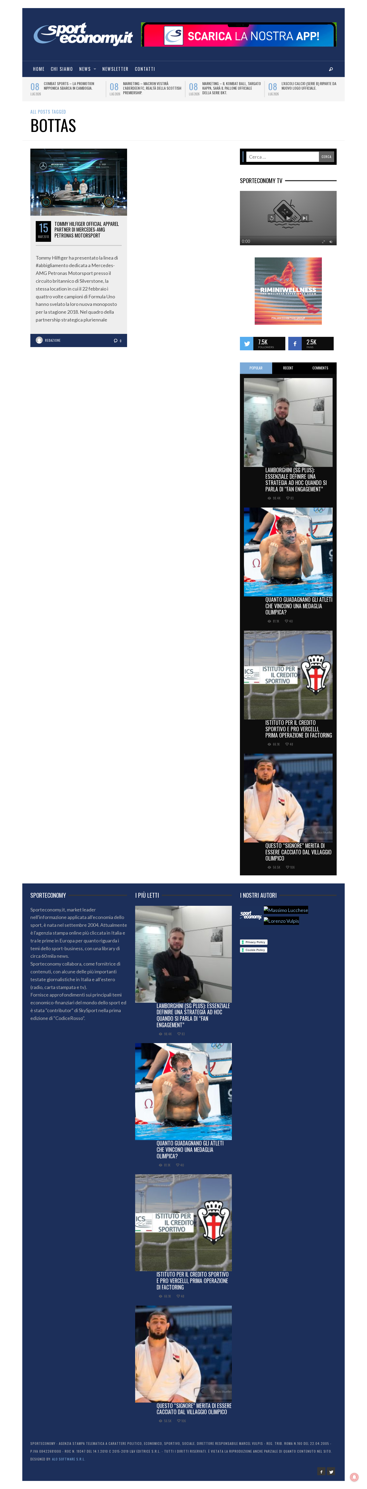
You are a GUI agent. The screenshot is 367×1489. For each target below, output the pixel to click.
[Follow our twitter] (246, 343)
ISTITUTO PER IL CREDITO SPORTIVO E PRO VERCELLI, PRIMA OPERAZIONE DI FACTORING (298, 728)
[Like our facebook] (295, 343)
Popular (256, 367)
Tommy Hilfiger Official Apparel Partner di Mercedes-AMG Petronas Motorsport (87, 229)
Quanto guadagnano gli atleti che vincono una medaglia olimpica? (298, 605)
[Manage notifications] (354, 1477)
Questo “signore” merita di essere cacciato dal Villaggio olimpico (298, 851)
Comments (320, 367)
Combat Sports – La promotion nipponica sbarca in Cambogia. (56, 85)
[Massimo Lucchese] (286, 910)
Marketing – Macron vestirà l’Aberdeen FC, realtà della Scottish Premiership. (140, 88)
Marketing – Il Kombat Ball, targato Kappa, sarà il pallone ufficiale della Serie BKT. (219, 88)
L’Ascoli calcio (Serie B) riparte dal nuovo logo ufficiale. (297, 85)
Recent (288, 367)
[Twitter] (331, 1471)
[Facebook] (321, 1471)
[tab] (256, 368)
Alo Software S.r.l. (68, 1459)
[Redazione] (250, 916)
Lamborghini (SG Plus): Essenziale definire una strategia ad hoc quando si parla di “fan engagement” (296, 479)
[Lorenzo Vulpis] (281, 921)
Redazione (53, 340)
